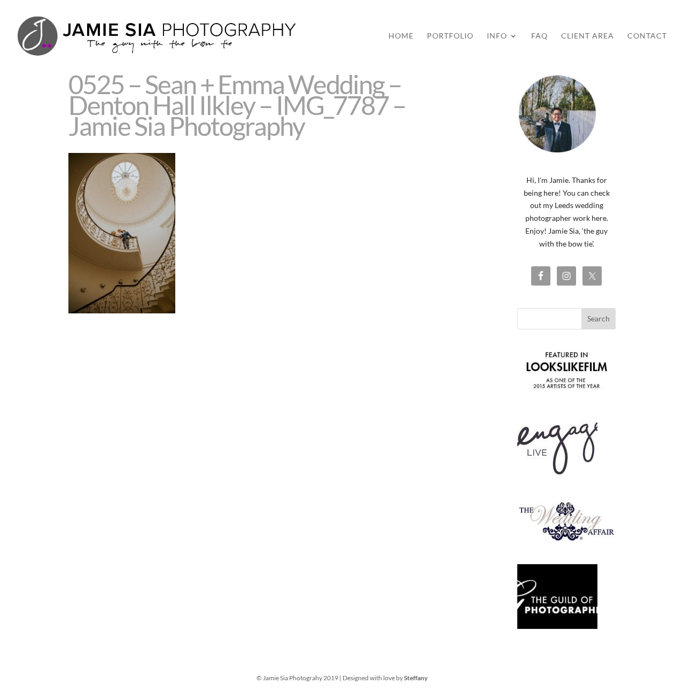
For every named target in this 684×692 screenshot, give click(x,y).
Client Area (587, 36)
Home (401, 36)
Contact (647, 36)
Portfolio (450, 36)
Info (497, 36)
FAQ (539, 36)
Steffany (416, 678)
